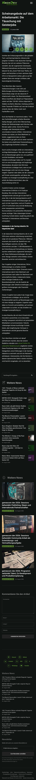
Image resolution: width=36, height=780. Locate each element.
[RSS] (17, 661)
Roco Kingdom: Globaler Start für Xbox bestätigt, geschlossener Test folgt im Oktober (14, 428)
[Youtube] (21, 665)
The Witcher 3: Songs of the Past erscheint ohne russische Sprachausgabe (13, 438)
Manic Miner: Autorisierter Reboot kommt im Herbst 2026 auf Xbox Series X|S (13, 458)
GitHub (25, 657)
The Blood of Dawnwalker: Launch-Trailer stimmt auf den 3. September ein (14, 418)
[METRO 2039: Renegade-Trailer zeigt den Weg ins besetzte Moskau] (31, 400)
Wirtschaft (5, 29)
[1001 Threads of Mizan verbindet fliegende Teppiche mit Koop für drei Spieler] (31, 390)
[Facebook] (17, 49)
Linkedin (10, 661)
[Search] (32, 375)
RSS (21, 661)
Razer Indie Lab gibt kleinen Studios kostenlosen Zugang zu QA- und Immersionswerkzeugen (14, 408)
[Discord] (8, 657)
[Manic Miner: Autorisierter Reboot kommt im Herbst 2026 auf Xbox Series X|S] (31, 458)
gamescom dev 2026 (8, 511)
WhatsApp (15, 666)
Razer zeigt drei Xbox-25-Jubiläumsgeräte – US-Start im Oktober (12, 448)
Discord (14, 657)
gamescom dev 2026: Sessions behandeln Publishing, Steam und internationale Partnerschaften (16, 505)
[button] (10, 774)
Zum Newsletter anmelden (18, 754)
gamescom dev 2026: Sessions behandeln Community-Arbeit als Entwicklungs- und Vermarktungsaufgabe (16, 539)
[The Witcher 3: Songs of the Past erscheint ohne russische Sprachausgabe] (31, 438)
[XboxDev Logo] (9, 3)
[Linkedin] (5, 661)
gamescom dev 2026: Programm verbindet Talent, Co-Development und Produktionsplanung (16, 573)
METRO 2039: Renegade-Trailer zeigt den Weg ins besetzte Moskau (14, 399)
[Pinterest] (26, 49)
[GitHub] (20, 657)
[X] (22, 49)
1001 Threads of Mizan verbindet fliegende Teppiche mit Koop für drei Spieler (14, 390)
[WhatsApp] (31, 49)
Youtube (26, 666)
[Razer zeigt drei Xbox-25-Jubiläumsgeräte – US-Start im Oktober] (31, 448)
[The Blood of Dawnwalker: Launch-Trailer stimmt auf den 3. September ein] (31, 418)
